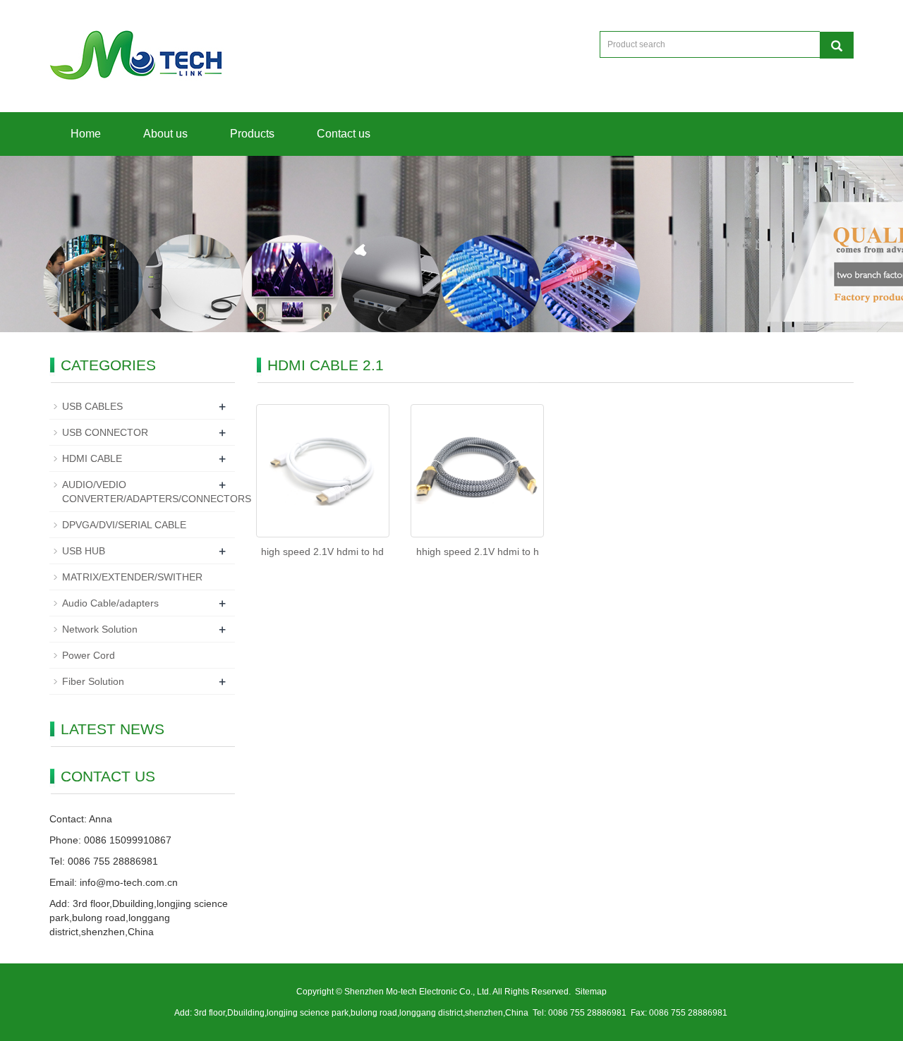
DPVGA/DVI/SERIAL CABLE (124, 524)
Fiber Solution (93, 681)
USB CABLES (92, 406)
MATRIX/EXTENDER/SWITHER (132, 577)
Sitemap (591, 992)
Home (86, 134)
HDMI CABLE (92, 458)
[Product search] (837, 45)
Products (252, 134)
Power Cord (88, 655)
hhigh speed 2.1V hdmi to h (477, 551)
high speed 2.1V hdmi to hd (322, 551)
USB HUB (83, 550)
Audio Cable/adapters (110, 603)
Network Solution (100, 629)
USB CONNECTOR (105, 432)
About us (165, 134)
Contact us (343, 134)
